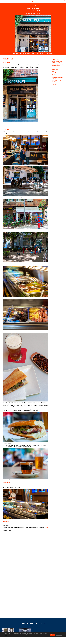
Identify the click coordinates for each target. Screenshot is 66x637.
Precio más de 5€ (35, 53)
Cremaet (29, 53)
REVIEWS (34, 5)
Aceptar (52, 634)
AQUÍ (6, 635)
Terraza (46, 53)
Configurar (59, 634)
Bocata (24, 53)
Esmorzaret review (31, 13)
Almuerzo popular (17, 53)
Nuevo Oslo (11, 528)
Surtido (42, 53)
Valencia (51, 53)
